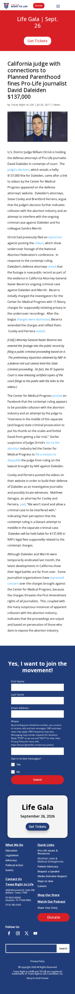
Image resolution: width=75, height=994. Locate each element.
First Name (19, 681)
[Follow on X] (26, 933)
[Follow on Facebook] (9, 933)
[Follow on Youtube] (35, 933)
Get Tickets (37, 40)
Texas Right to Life (22, 104)
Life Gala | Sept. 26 (37, 22)
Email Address (21, 708)
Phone (15, 721)
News (56, 104)
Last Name (18, 694)
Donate (39, 5)
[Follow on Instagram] (17, 933)
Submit (37, 779)
